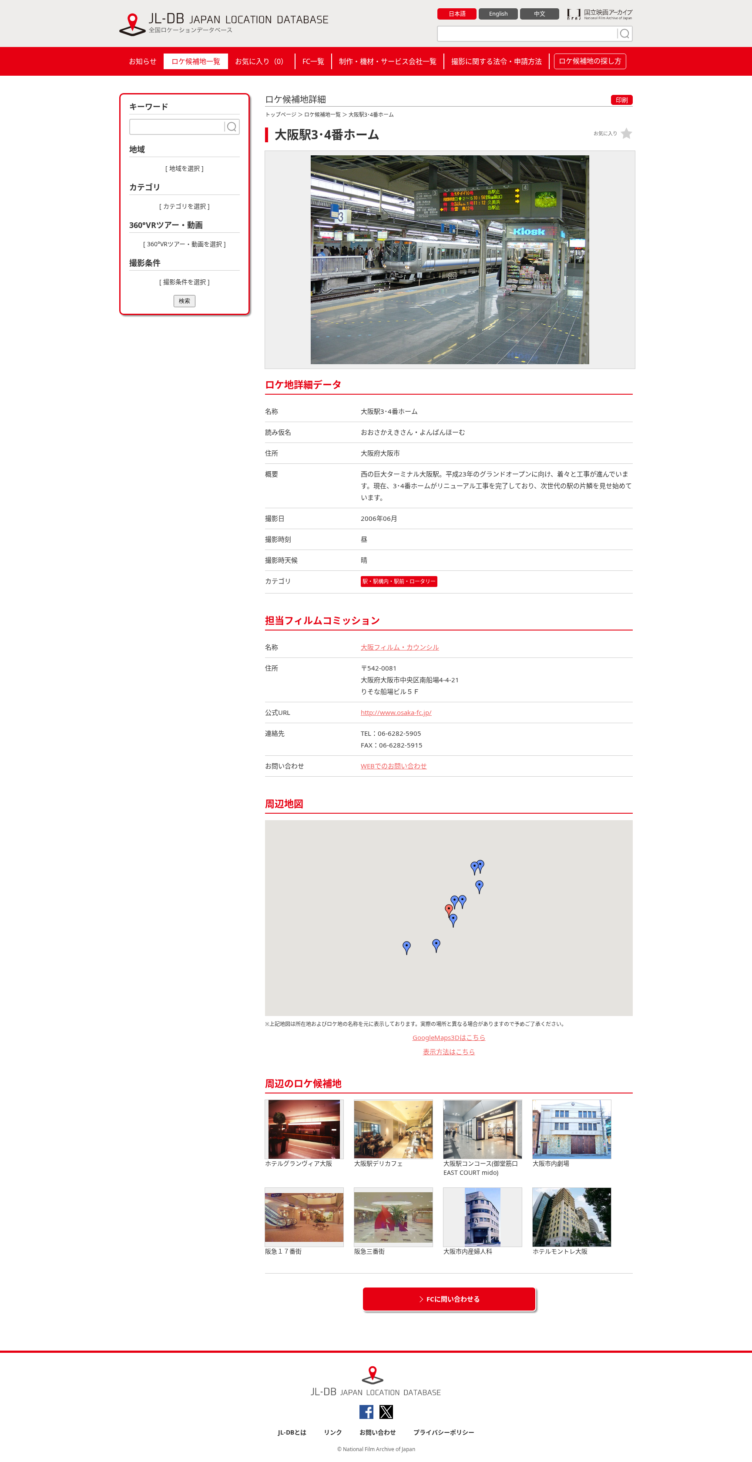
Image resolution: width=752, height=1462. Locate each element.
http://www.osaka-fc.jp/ (396, 712)
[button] (449, 911)
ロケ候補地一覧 (195, 61)
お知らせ (143, 61)
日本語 (457, 13)
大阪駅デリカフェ (378, 1163)
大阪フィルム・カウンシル (400, 647)
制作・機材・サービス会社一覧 (387, 61)
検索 (184, 301)
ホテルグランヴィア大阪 (298, 1163)
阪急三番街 (369, 1251)
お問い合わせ (377, 1432)
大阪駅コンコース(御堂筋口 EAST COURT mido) (480, 1168)
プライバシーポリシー (443, 1432)
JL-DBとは (292, 1432)
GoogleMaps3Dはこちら (449, 1037)
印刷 (622, 100)
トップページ (280, 114)
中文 (539, 13)
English (498, 13)
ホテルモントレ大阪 (560, 1251)
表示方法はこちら (449, 1051)
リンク (333, 1432)
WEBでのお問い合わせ (394, 765)
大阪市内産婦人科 (467, 1251)
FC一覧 (313, 61)
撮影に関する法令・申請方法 (496, 61)
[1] (623, 33)
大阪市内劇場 (551, 1163)
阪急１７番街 (283, 1251)
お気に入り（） (261, 61)
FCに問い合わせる (453, 1298)
